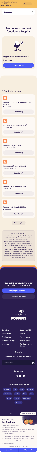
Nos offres (5, 330)
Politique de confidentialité (18, 414)
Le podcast (5, 344)
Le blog (22, 333)
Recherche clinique (8, 341)
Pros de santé (6, 333)
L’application (6, 337)
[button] (32, 12)
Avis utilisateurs (25, 337)
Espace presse (25, 341)
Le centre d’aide (25, 330)
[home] (8, 12)
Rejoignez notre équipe (26, 345)
